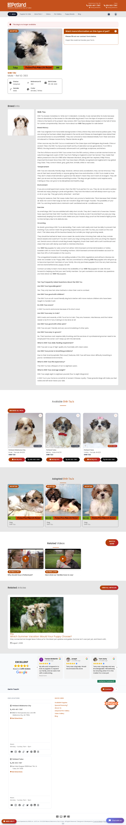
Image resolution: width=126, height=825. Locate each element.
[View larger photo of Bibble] (78, 415)
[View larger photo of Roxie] (40, 415)
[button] (116, 667)
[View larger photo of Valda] (115, 415)
